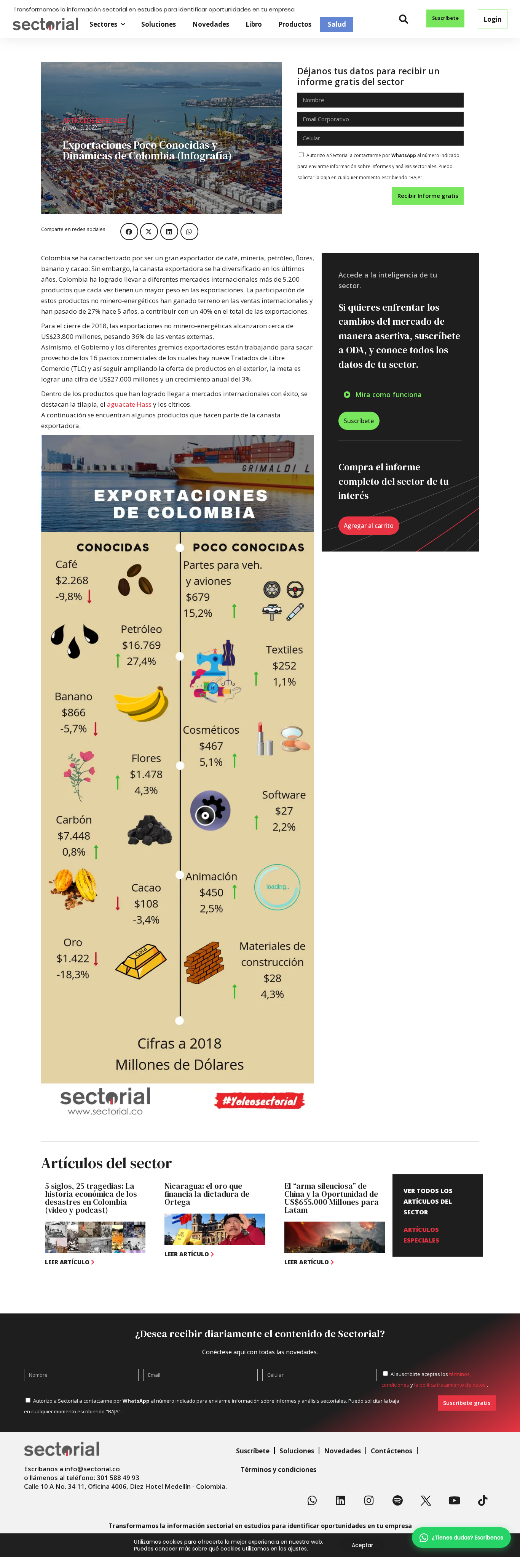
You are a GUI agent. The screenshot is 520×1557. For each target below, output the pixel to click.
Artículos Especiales (95, 120)
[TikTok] (482, 1500)
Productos (294, 24)
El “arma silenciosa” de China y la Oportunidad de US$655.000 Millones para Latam (331, 1197)
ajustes (297, 1548)
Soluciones (158, 24)
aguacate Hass (129, 404)
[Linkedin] (340, 1500)
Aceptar (362, 1545)
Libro (254, 24)
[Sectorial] (45, 24)
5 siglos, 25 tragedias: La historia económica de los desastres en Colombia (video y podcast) (91, 1197)
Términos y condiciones (278, 1469)
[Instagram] (369, 1500)
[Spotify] (397, 1500)
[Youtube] (454, 1500)
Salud (337, 24)
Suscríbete (253, 1450)
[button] (403, 19)
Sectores (103, 24)
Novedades (210, 24)
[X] (426, 1500)
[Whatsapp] (312, 1500)
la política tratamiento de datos (450, 1384)
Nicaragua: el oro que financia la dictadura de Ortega (206, 1193)
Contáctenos (391, 1450)
